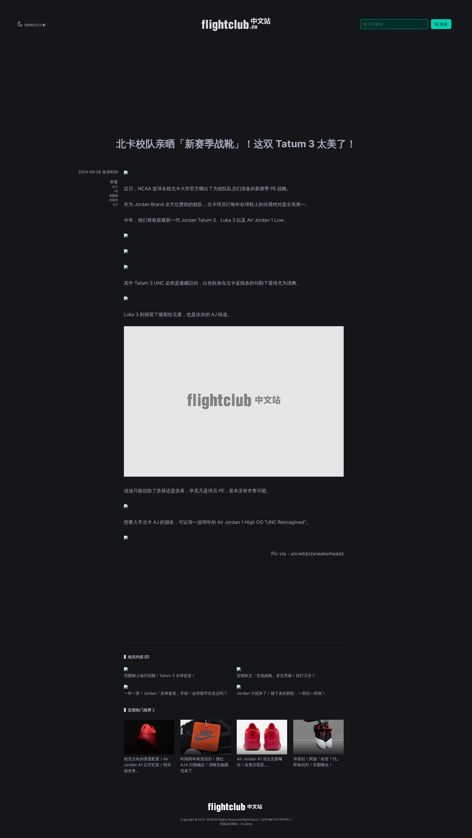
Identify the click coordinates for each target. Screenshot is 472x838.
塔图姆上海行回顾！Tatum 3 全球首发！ (159, 675)
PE (116, 191)
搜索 (443, 24)
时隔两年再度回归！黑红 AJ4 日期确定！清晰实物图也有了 (204, 764)
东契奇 (113, 200)
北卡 (115, 187)
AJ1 (115, 204)
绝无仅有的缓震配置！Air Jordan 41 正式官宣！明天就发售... (147, 764)
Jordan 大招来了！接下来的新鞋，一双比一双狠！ (281, 693)
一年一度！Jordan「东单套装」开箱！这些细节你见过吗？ (175, 693)
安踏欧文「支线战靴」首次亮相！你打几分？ (276, 675)
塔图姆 (113, 195)
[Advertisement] (236, 69)
